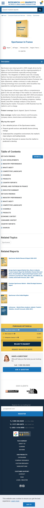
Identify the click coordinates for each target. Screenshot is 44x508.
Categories (22, 457)
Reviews (22, 449)
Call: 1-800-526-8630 (22, 365)
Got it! (29, 504)
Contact (22, 474)
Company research (22, 460)
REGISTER (22, 414)
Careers (22, 446)
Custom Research (22, 463)
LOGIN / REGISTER (22, 480)
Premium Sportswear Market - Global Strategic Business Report (25, 284)
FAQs (22, 477)
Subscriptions (22, 466)
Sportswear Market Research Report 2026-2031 (23, 258)
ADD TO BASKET (22, 344)
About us (22, 443)
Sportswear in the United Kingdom (19, 295)
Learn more (15, 501)
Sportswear (6, 242)
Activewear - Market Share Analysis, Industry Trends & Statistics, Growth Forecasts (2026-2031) (25, 308)
